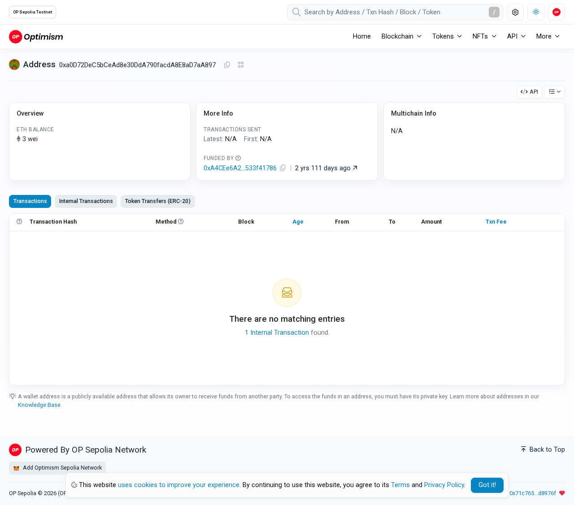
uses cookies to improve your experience (178, 485)
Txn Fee (496, 221)
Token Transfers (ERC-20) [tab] (158, 201)
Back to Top (546, 449)
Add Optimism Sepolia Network (62, 467)
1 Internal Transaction (277, 333)
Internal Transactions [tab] (86, 201)
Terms (400, 485)
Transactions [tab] (30, 201)
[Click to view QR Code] (241, 65)
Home (362, 36)
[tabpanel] (287, 299)
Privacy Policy (444, 485)
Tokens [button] (443, 36)
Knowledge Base (39, 404)
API (534, 91)
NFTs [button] (480, 36)
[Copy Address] (227, 65)
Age (298, 221)
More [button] (544, 36)
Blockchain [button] (397, 36)
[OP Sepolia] (36, 36)
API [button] (512, 36)
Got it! (487, 485)
